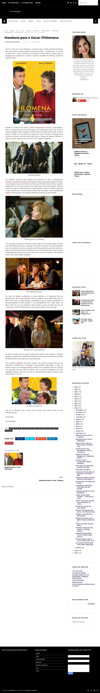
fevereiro (79, 433)
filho (17, 30)
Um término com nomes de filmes (85, 482)
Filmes (38, 21)
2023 (76, 387)
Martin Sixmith (45, 30)
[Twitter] (70, 2)
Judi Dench (36, 30)
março (78, 431)
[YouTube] (68, 2)
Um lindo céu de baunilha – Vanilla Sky (87, 320)
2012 (76, 553)
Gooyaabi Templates (31, 690)
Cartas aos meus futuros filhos (84, 524)
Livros (23, 21)
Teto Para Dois (77, 571)
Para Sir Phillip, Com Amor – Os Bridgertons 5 (88, 311)
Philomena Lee (8, 32)
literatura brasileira (41, 665)
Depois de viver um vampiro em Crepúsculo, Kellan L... (85, 456)
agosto (78, 419)
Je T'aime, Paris (13, 3)
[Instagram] (75, 2)
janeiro (78, 547)
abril (77, 429)
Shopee (38, 3)
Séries (30, 21)
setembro (79, 417)
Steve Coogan (19, 32)
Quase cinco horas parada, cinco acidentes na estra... (85, 502)
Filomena (28, 30)
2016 (76, 403)
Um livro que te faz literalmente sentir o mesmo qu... (84, 450)
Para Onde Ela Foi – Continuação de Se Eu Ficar (87, 293)
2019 (76, 396)
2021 (76, 392)
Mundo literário (50, 21)
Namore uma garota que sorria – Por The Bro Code (85, 511)
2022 (76, 389)
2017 (76, 401)
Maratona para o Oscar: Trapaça (84, 436)
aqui (53, 51)
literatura (39, 662)
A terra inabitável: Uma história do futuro (83, 585)
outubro (79, 415)
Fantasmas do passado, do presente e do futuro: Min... (85, 473)
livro (37, 668)
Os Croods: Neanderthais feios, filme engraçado (84, 543)
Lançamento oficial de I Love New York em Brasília (84, 487)
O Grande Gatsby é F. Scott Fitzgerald (85, 492)
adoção (11, 30)
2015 (76, 406)
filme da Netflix (40, 659)
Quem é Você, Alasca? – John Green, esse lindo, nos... (84, 444)
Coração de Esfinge (79, 573)
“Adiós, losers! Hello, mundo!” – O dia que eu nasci (84, 496)
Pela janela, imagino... (83, 469)
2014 (76, 408)
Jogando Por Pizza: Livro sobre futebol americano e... (85, 519)
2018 (76, 399)
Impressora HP (77, 582)
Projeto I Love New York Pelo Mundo (84, 515)
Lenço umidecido (78, 580)
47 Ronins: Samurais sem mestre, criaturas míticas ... (84, 529)
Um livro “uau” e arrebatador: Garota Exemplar (83, 461)
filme (22, 30)
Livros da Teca (66, 21)
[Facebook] (73, 2)
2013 (76, 550)
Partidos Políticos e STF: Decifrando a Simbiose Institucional (80, 576)
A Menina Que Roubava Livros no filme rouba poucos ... (84, 535)
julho (78, 422)
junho (78, 424)
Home (4, 3)
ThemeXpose (12, 690)
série (37, 671)
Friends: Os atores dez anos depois (83, 507)
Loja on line (13, 21)
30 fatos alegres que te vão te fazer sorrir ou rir (85, 540)
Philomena (55, 30)
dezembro (79, 410)
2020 (76, 394)
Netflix (38, 653)
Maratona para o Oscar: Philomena (12, 468)
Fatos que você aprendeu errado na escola (84, 466)
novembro (79, 412)
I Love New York (27, 3)
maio (78, 426)
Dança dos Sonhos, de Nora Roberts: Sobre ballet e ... (85, 478)
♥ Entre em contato (78, 622)
